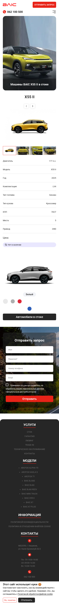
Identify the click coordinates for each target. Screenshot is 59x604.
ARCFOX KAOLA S (29, 472)
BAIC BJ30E (29, 481)
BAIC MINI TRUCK (30, 494)
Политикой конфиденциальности (29, 522)
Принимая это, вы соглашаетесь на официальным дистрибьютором (25, 388)
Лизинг (29, 440)
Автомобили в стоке (29, 317)
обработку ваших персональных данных (25, 388)
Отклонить (26, 600)
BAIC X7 (29, 502)
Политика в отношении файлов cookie (29, 526)
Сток (29, 432)
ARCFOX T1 (29, 476)
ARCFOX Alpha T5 (29, 468)
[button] (26, 106)
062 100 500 (15, 11)
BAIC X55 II (29, 498)
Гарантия (29, 436)
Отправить (29, 399)
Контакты (29, 453)
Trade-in (29, 445)
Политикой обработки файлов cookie (35, 594)
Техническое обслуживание (29, 449)
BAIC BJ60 (29, 485)
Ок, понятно (9, 600)
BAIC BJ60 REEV (29, 489)
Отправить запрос (44, 5)
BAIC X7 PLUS (29, 507)
